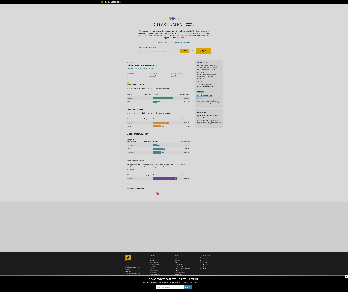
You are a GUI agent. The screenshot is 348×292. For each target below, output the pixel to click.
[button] (174, 146)
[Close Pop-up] (346, 276)
